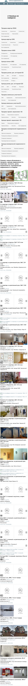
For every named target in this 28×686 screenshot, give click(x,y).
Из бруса (13, 80)
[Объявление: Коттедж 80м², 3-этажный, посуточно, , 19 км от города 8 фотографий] (14, 550)
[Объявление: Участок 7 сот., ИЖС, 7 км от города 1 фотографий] (13, 576)
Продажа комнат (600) (8, 50)
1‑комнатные (4, 31)
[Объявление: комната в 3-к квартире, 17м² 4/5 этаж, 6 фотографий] (13, 344)
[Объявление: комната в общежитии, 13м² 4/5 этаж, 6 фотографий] (13, 383)
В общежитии (4, 53)
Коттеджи (14, 75)
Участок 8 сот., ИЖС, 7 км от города (10, 597)
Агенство (3, 100)
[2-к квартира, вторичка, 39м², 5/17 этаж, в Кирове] (14, 237)
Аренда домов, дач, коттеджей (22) (12, 83)
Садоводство (9, 97)
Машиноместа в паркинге (13, 114)
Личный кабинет (20, 3)
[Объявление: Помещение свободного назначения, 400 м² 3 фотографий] (13, 678)
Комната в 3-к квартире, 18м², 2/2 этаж (11, 400)
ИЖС (2, 97)
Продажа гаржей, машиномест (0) (11, 111)
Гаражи (3, 114)
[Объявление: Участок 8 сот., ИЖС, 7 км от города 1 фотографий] (13, 596)
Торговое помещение (19, 133)
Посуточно (15, 44)
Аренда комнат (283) (7, 61)
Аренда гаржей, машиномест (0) (11, 120)
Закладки (11, 3)
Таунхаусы (21, 75)
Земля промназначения (20, 97)
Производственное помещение (8, 140)
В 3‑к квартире (14, 56)
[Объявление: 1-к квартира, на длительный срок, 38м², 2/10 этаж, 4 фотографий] (7, 283)
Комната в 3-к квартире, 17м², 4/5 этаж (11, 346)
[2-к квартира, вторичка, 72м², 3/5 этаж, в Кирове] (7, 181)
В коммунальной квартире (16, 53)
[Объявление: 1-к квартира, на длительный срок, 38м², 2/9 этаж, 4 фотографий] (7, 261)
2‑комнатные (13, 31)
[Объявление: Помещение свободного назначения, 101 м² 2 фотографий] (13, 656)
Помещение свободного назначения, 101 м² (12, 658)
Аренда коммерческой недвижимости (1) (13, 144)
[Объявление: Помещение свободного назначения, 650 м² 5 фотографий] (13, 636)
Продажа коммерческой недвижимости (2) (13, 129)
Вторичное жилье (5, 33)
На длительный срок (5, 44)
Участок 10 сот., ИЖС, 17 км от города (11, 618)
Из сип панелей (4, 80)
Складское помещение (6, 138)
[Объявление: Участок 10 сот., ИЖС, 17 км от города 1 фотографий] (13, 616)
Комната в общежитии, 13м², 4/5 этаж (11, 384)
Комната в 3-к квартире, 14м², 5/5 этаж (11, 365)
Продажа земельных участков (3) (11, 94)
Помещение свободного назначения (9, 135)
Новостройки (15, 33)
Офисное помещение (6, 133)
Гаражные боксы (5, 117)
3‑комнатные (21, 31)
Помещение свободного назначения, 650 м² (12, 638)
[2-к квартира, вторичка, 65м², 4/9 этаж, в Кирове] (7, 203)
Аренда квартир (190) (8, 39)
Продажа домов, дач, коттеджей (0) (12, 72)
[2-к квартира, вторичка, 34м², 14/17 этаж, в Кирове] (7, 224)
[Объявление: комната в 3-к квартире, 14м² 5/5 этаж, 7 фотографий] (13, 363)
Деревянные (14, 78)
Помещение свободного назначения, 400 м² (12, 679)
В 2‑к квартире (4, 56)
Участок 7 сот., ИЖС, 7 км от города (10, 577)
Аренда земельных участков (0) (11, 103)
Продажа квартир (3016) (8, 28)
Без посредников (5, 36)
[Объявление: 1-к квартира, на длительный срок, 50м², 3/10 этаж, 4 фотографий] (7, 306)
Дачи (8, 75)
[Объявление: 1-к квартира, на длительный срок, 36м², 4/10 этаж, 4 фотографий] (14, 319)
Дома (2, 75)
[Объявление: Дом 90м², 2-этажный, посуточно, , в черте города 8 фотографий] (7, 495)
